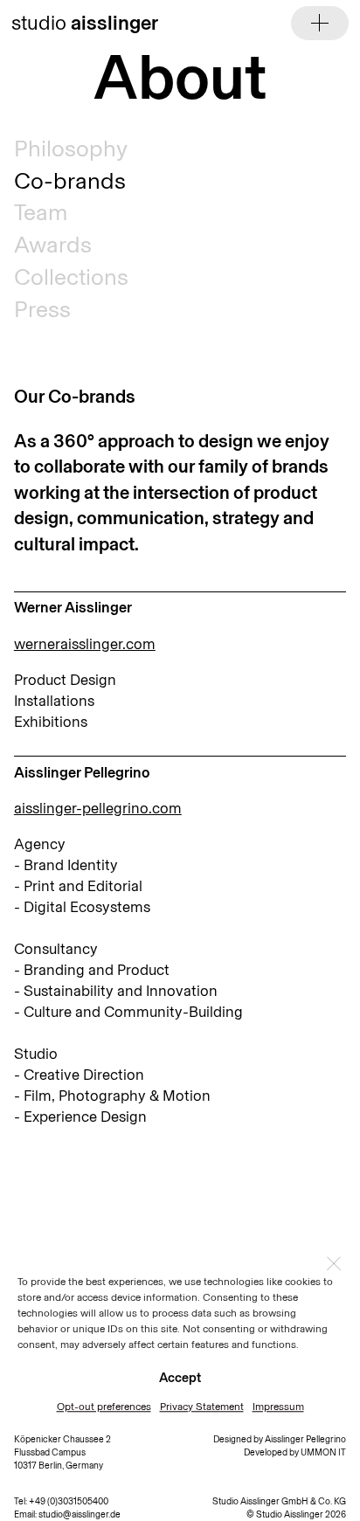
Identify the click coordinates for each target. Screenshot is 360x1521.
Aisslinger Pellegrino (305, 1439)
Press (42, 309)
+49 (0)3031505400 (68, 1501)
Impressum (278, 1406)
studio (84, 22)
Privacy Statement (202, 1406)
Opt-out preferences (104, 1406)
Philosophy (71, 148)
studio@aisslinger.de (79, 1514)
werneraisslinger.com (85, 644)
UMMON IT (323, 1452)
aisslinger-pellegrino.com (98, 808)
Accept (180, 1378)
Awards (53, 245)
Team (40, 212)
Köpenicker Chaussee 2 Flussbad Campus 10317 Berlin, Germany (62, 1452)
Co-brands (70, 181)
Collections (71, 277)
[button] (334, 1263)
